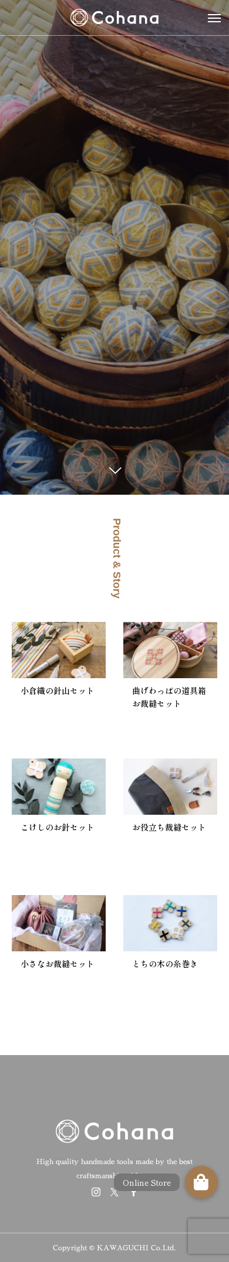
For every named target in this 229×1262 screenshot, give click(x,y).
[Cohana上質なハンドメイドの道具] (114, 17)
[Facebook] (133, 1192)
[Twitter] (114, 1192)
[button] (201, 1182)
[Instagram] (96, 1192)
